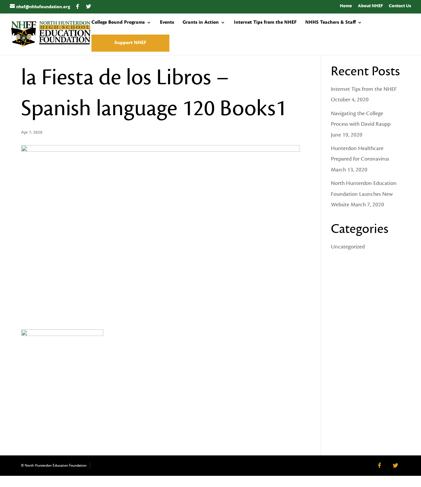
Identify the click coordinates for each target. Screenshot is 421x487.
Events (167, 22)
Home (346, 6)
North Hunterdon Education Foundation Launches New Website (364, 194)
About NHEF (370, 6)
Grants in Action (201, 22)
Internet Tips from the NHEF (265, 22)
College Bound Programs (118, 22)
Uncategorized (348, 246)
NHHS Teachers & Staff (330, 22)
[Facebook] (77, 6)
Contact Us (400, 6)
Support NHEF (130, 43)
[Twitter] (88, 6)
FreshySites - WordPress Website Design (100, 465)
